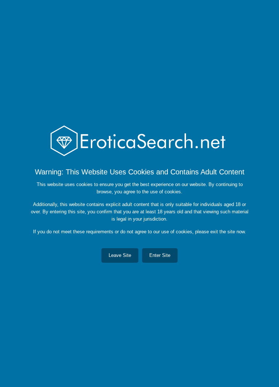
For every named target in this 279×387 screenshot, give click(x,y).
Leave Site (120, 255)
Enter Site (159, 255)
